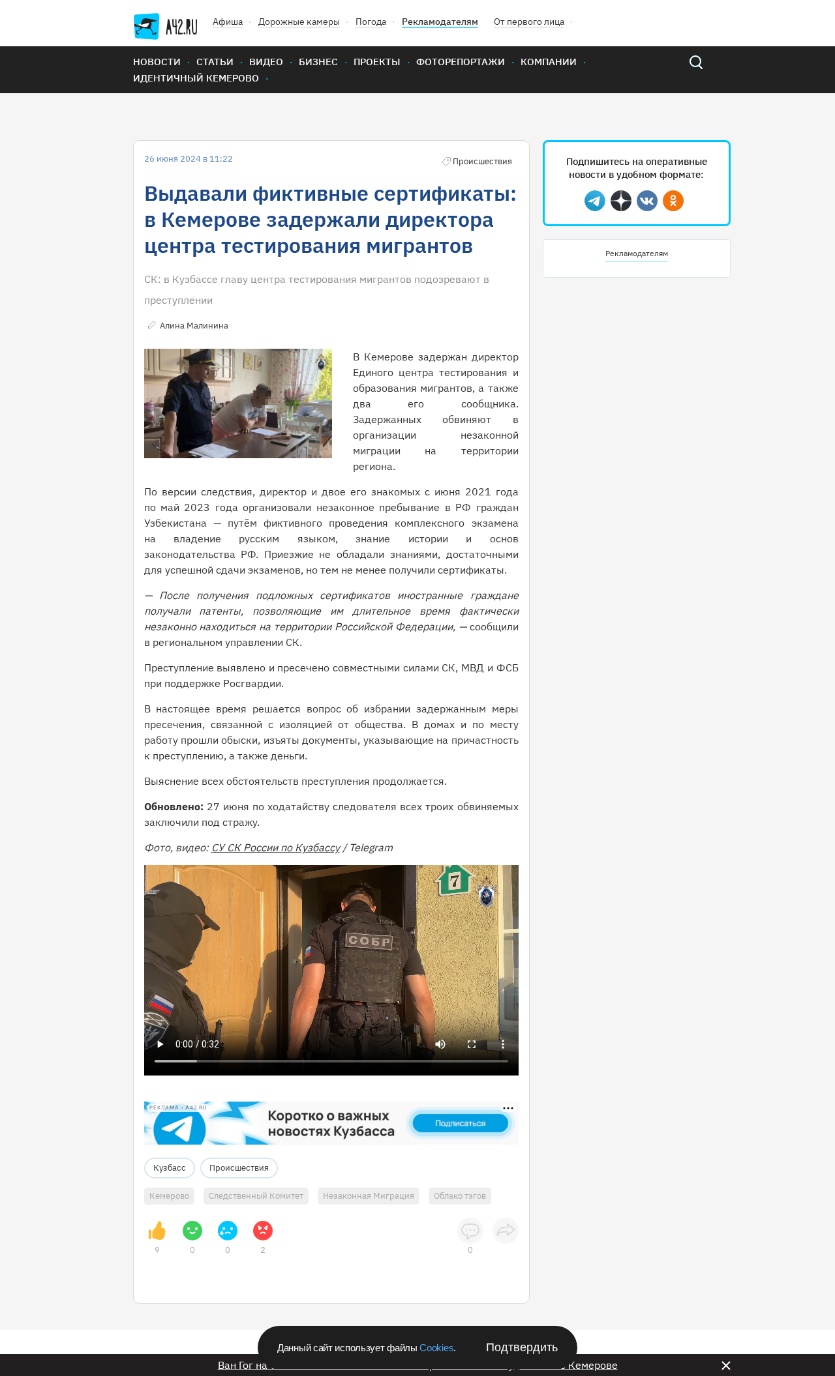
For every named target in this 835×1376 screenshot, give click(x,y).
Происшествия (239, 1167)
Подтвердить (522, 1347)
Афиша (228, 21)
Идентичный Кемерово (196, 78)
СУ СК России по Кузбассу (275, 847)
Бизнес (318, 61)
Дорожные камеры (299, 21)
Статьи (215, 61)
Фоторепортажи (460, 61)
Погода (371, 21)
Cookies (436, 1347)
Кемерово (169, 1195)
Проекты (377, 61)
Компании (549, 61)
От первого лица (529, 21)
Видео (266, 61)
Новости (157, 61)
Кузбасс (169, 1167)
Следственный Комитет (256, 1195)
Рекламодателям (440, 21)
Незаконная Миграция (368, 1195)
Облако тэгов (460, 1195)
